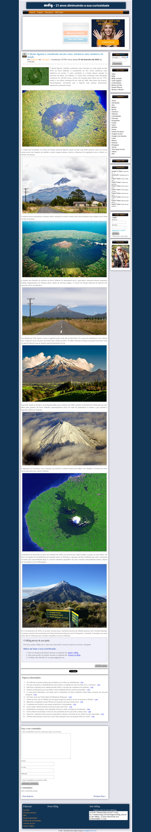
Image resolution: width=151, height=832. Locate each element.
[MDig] (48, 5)
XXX (113, 154)
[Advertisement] (43, 33)
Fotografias (116, 120)
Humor (114, 129)
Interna (122, 54)
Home (32, 12)
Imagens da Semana (119, 136)
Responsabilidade (30, 818)
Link (81, 682)
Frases (40, 12)
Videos (114, 151)
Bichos (114, 109)
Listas (114, 138)
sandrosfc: (115, 175)
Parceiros (49, 12)
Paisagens (46, 59)
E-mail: (23, 767)
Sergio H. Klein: (117, 171)
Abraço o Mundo (117, 89)
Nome (23, 761)
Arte (113, 105)
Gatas (114, 125)
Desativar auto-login (120, 236)
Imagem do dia (117, 134)
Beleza (114, 107)
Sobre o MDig (28, 826)
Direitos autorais (29, 813)
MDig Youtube (117, 78)
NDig (113, 76)
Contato (26, 810)
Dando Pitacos (117, 87)
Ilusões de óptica (118, 132)
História (114, 127)
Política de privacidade (32, 821)
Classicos (115, 112)
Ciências (115, 114)
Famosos (115, 118)
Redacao (34, 59)
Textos (114, 147)
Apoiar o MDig (73, 653)
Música (114, 140)
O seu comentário (41, 732)
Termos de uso (29, 823)
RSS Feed (59, 12)
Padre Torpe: (116, 178)
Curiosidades (116, 116)
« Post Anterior (27, 796)
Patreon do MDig (74, 655)
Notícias (114, 143)
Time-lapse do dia (118, 149)
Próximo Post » (100, 796)
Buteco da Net (117, 85)
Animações (115, 103)
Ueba (113, 74)
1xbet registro (117, 81)
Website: (24, 774)
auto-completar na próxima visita (35, 780)
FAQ (24, 815)
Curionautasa (116, 83)
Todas (114, 100)
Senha (114, 225)
